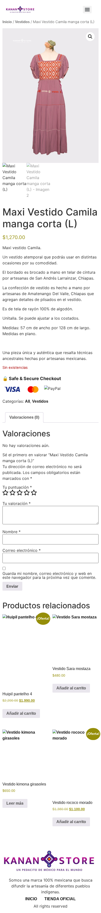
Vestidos (22, 22)
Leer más (15, 803)
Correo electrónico (21, 550)
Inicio (7, 22)
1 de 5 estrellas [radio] (5, 493)
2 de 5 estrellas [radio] (12, 493)
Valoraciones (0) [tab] (24, 417)
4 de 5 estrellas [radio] (27, 493)
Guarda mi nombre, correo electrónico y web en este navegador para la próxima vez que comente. (49, 575)
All (27, 401)
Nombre (11, 532)
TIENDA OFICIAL (60, 899)
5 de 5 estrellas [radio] (34, 493)
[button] (90, 36)
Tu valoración (16, 503)
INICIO (31, 899)
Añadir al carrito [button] (21, 713)
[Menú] (87, 9)
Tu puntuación (17, 487)
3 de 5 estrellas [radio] (20, 493)
